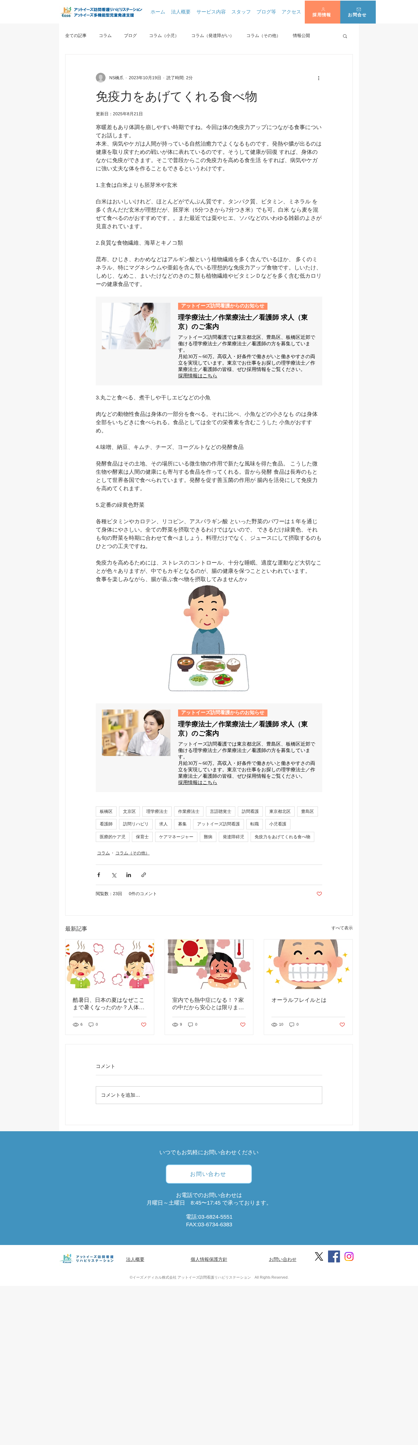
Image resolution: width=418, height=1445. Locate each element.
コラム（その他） (263, 35)
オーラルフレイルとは (299, 1000)
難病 (208, 836)
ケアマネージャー (176, 836)
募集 (182, 823)
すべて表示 (342, 927)
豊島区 (307, 811)
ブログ (130, 35)
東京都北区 (280, 811)
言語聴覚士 (220, 811)
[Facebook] (334, 1256)
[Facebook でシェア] (99, 875)
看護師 (106, 823)
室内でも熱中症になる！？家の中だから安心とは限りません (208, 1004)
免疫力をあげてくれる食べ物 (282, 836)
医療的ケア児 (112, 836)
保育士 (142, 836)
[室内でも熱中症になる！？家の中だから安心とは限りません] (209, 964)
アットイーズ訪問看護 (218, 823)
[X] (319, 1256)
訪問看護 (250, 811)
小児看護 (277, 823)
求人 (163, 823)
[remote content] (209, 341)
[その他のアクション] (318, 77)
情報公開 (301, 35)
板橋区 (106, 811)
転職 (254, 823)
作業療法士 (189, 811)
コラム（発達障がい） (212, 35)
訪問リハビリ (136, 823)
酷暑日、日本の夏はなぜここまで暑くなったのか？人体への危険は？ (108, 1004)
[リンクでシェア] (144, 875)
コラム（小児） (164, 35)
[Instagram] (349, 1256)
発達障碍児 (233, 836)
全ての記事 (76, 35)
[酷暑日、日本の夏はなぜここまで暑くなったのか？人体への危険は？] (109, 964)
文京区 (129, 811)
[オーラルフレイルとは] (308, 964)
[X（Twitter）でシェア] (114, 875)
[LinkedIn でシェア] (129, 875)
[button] (322, 12)
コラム (105, 35)
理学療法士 (157, 811)
